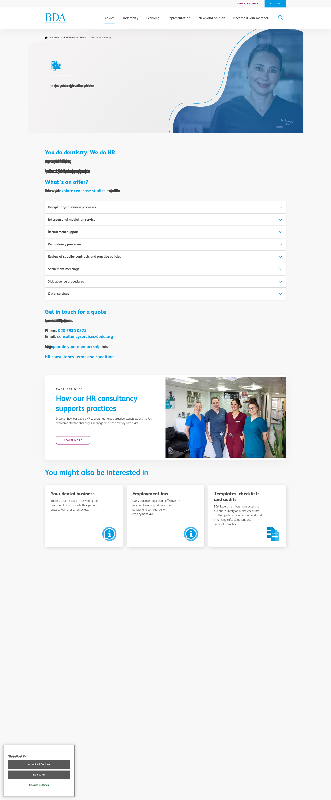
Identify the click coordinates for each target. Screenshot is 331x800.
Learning (153, 18)
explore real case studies (82, 190)
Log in (275, 3)
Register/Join (248, 3)
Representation (179, 18)
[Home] (47, 37)
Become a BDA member (250, 18)
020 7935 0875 (72, 330)
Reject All (39, 774)
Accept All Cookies (39, 764)
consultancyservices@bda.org (85, 336)
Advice (109, 18)
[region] (39, 771)
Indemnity (130, 18)
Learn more (73, 440)
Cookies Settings (39, 785)
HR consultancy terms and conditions (80, 356)
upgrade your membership (76, 346)
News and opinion (211, 18)
